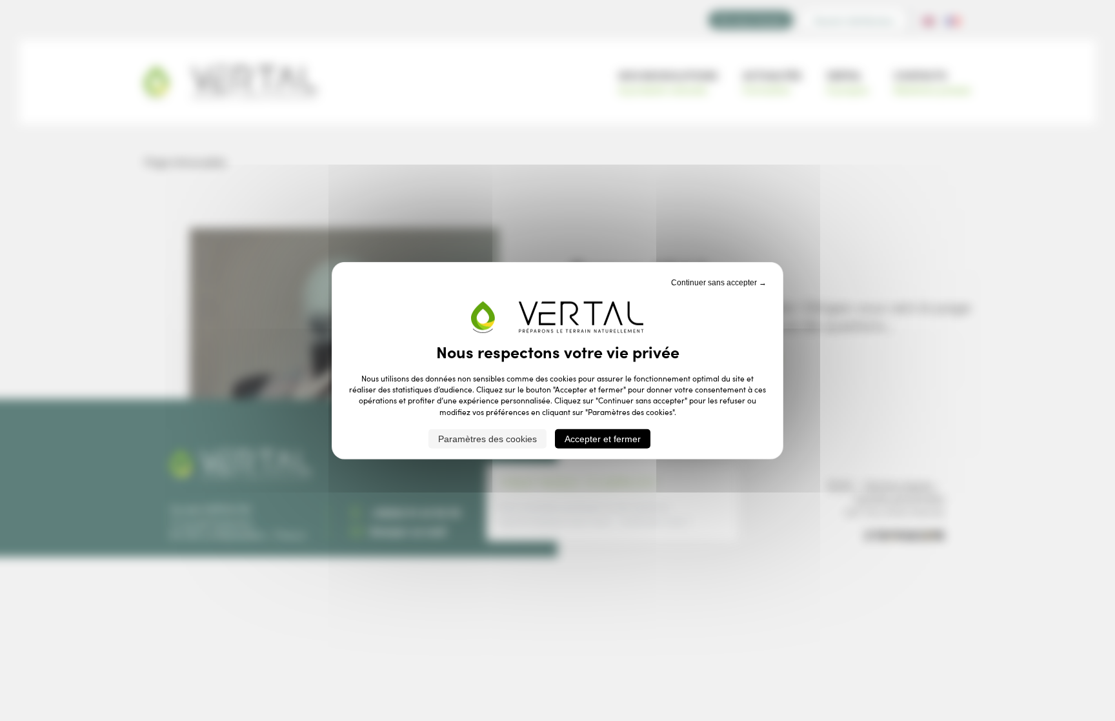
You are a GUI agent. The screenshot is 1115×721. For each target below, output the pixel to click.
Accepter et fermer (603, 439)
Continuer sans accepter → (719, 282)
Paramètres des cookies (487, 439)
